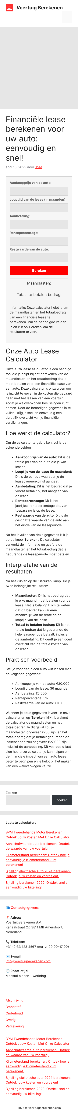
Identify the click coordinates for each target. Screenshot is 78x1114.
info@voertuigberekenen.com (28, 961)
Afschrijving (14, 1000)
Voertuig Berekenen (39, 7)
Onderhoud (14, 1013)
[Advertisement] (39, 68)
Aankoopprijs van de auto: (30, 183)
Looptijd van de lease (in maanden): (38, 199)
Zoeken (11, 793)
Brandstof (13, 1007)
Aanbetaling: (20, 216)
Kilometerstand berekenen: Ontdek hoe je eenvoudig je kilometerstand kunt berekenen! (37, 860)
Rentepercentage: (24, 233)
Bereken (39, 271)
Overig (11, 1020)
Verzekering (15, 1026)
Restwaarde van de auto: (29, 249)
